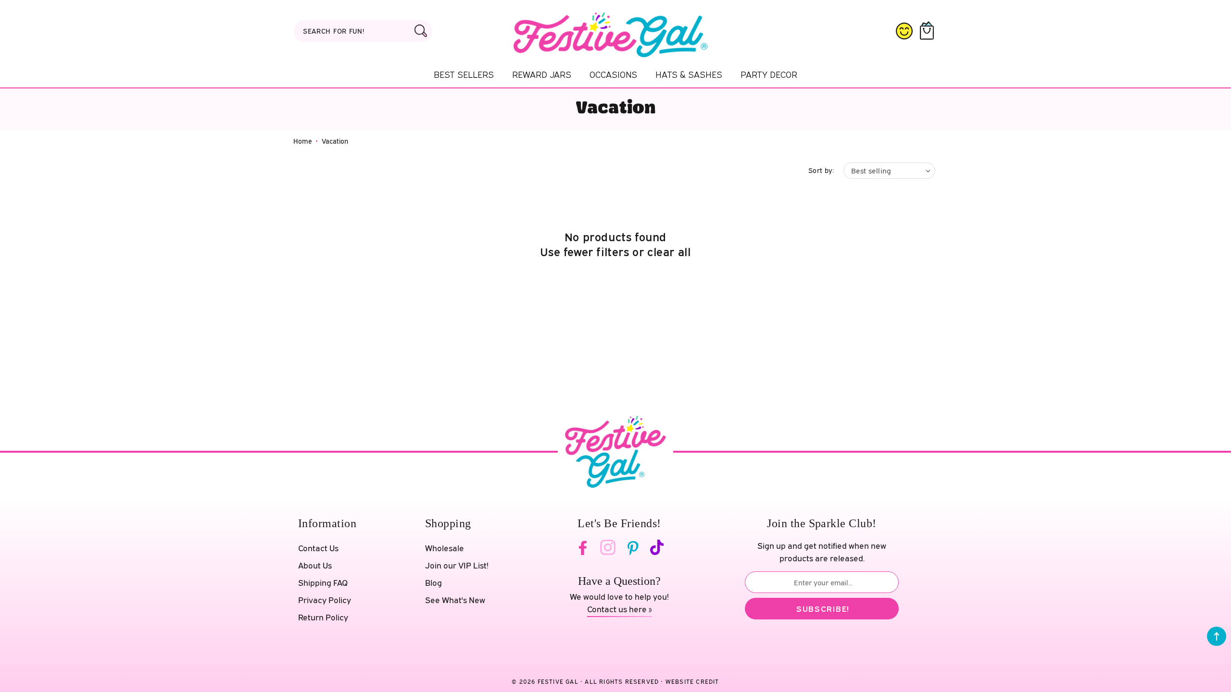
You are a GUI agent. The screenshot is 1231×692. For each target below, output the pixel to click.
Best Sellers (464, 74)
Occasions (613, 74)
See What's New (455, 600)
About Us (315, 565)
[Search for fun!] (420, 30)
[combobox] (363, 31)
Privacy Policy (324, 600)
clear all (669, 252)
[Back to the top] (1216, 636)
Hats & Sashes (688, 74)
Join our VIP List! (457, 565)
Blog (433, 583)
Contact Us (318, 548)
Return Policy (323, 617)
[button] (929, 31)
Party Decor (769, 74)
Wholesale (444, 548)
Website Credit (692, 681)
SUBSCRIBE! (823, 609)
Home (302, 141)
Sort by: (821, 170)
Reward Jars (541, 74)
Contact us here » (619, 609)
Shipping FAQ (323, 583)
